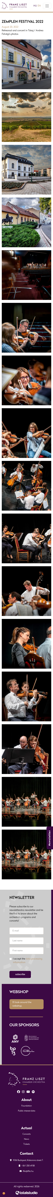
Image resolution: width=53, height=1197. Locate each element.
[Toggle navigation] (47, 6)
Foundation (26, 1106)
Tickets (26, 1144)
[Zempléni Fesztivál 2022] (26, 854)
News (26, 1139)
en (39, 6)
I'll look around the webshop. (21, 1004)
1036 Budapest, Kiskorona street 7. (28, 1160)
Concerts (27, 1134)
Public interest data (26, 1111)
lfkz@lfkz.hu (28, 1171)
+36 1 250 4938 (28, 1166)
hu (35, 6)
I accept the (27, 961)
